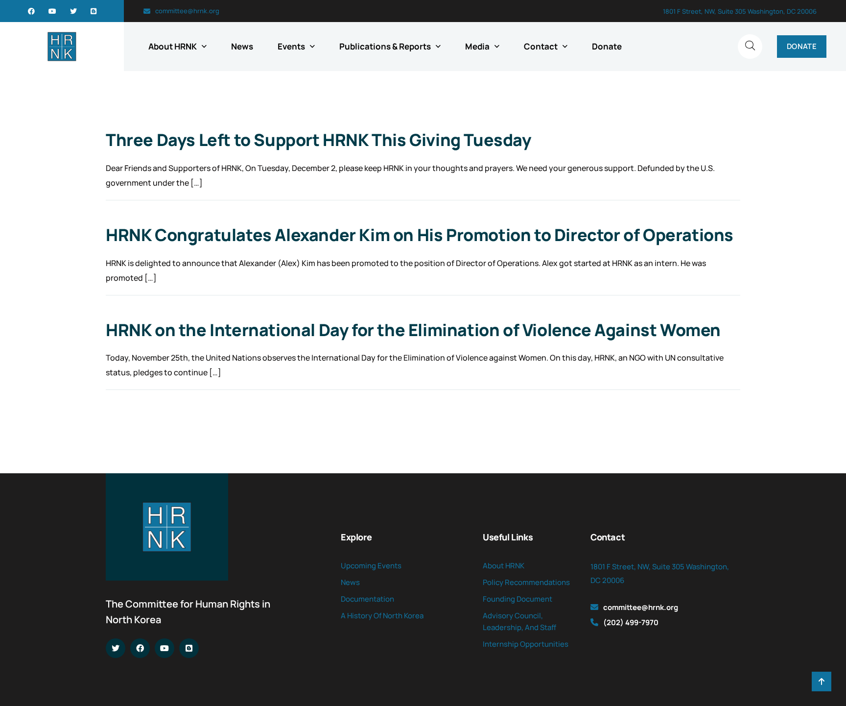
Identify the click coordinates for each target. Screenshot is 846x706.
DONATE (802, 46)
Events (291, 46)
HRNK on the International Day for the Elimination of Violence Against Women (413, 329)
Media (477, 46)
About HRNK (172, 46)
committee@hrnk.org (187, 10)
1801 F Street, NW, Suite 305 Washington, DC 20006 (740, 11)
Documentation (367, 599)
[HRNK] (62, 46)
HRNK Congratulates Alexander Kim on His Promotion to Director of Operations (419, 234)
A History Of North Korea (382, 615)
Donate (607, 46)
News (242, 46)
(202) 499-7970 (630, 622)
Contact (541, 46)
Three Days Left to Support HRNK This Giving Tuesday (318, 139)
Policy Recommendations (526, 582)
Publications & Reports (385, 46)
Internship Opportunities (525, 644)
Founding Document (517, 599)
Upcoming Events (371, 565)
